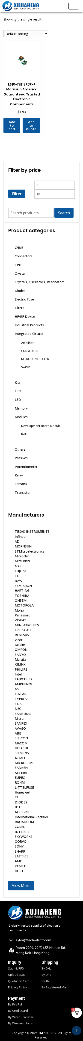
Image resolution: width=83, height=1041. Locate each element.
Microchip (22, 556)
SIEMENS (22, 753)
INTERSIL (22, 832)
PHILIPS (21, 669)
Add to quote (31, 125)
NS (17, 689)
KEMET (20, 866)
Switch (25, 367)
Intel (18, 674)
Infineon (21, 536)
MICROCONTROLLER (35, 359)
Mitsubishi (22, 561)
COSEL (20, 826)
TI (16, 797)
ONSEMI (21, 600)
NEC (18, 708)
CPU (18, 265)
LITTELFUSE (24, 787)
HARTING (22, 590)
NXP (18, 566)
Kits (18, 382)
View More (21, 885)
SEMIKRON (23, 585)
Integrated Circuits (29, 333)
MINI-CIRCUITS (27, 625)
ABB (18, 733)
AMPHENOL (24, 684)
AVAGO (20, 728)
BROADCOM (24, 822)
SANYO (20, 654)
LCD (18, 391)
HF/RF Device (25, 316)
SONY (19, 846)
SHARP (20, 851)
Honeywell (22, 792)
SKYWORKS (23, 836)
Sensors (21, 484)
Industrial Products (29, 325)
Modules (21, 417)
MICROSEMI (24, 763)
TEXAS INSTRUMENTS (32, 531)
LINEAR (20, 694)
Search (64, 212)
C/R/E (19, 247)
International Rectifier (31, 817)
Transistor (23, 492)
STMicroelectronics (29, 551)
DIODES (21, 802)
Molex (19, 610)
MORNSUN (23, 546)
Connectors (24, 256)
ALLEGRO (22, 812)
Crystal (20, 273)
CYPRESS (22, 699)
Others (20, 449)
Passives (21, 458)
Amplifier (27, 343)
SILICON (21, 738)
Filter (17, 193)
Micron (20, 718)
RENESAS (22, 635)
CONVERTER (29, 351)
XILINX (20, 664)
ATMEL (20, 758)
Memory (21, 408)
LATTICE (21, 856)
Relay (19, 475)
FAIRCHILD (23, 679)
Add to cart (12, 125)
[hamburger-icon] (73, 6)
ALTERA (21, 772)
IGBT (24, 434)
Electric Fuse (24, 299)
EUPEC (20, 777)
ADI (18, 541)
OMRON (21, 649)
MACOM (21, 743)
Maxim (20, 644)
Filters (19, 308)
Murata (20, 659)
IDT (18, 807)
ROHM (20, 782)
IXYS (18, 581)
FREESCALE (23, 630)
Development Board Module (41, 426)
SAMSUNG (23, 713)
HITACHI (21, 748)
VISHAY (20, 620)
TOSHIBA (22, 595)
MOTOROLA (24, 605)
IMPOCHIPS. (48, 1033)
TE (17, 576)
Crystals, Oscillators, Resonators (40, 282)
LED (18, 399)
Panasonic (22, 615)
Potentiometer (26, 466)
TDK (18, 704)
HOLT (19, 871)
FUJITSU (21, 571)
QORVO (21, 841)
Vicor (19, 640)
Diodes (20, 291)
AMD (18, 861)
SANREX (21, 723)
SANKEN (21, 767)
